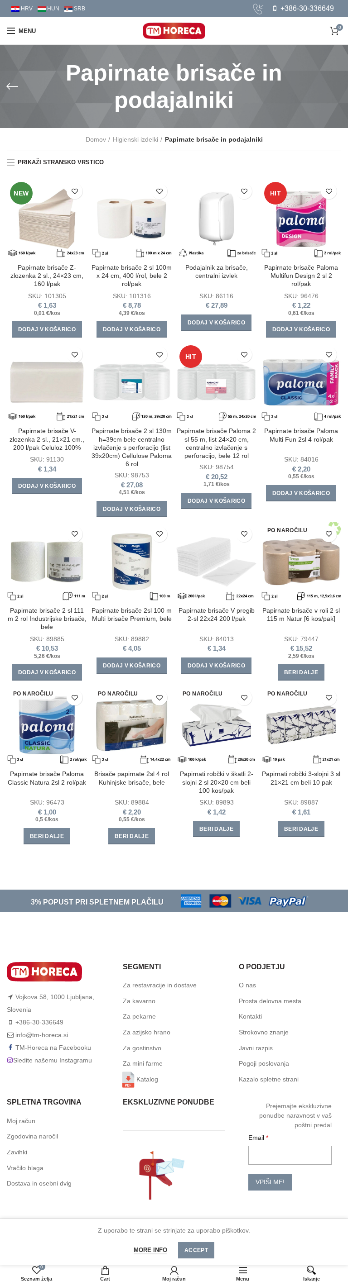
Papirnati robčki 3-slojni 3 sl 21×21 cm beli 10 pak (301, 778)
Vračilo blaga (25, 1168)
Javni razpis (256, 1048)
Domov (96, 139)
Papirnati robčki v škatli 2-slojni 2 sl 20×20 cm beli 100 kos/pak (216, 782)
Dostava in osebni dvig (39, 1183)
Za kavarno (139, 1001)
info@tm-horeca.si (41, 1034)
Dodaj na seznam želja (74, 191)
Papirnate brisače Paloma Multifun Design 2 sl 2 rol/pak (301, 275)
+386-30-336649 (306, 8)
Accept (196, 1250)
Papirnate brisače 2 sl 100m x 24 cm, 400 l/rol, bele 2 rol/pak (132, 275)
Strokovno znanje (264, 1032)
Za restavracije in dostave (160, 985)
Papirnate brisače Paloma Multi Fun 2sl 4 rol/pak (301, 435)
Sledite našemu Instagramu (52, 1060)
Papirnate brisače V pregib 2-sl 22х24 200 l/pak (217, 614)
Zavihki (17, 1152)
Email (257, 1137)
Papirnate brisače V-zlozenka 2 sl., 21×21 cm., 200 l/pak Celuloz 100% (47, 439)
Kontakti (250, 1016)
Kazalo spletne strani (269, 1079)
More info (150, 1250)
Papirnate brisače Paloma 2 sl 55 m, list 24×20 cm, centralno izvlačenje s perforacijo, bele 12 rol (216, 443)
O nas (247, 985)
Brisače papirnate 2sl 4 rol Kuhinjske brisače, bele (131, 778)
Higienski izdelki (135, 139)
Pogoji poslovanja (264, 1063)
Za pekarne (139, 1016)
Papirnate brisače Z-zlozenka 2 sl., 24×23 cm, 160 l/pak (46, 275)
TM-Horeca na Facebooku (53, 1047)
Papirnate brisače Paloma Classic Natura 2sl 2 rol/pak (47, 778)
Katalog (147, 1079)
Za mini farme (143, 1063)
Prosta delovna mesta (270, 1001)
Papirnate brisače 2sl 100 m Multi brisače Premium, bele (132, 614)
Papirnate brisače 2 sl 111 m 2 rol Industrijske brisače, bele (47, 618)
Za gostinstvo (142, 1048)
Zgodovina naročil (32, 1136)
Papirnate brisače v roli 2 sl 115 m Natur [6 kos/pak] (301, 614)
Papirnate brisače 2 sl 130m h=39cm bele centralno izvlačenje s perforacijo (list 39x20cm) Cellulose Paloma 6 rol (132, 447)
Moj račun (21, 1120)
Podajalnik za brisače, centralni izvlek (216, 271)
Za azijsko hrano (146, 1032)
